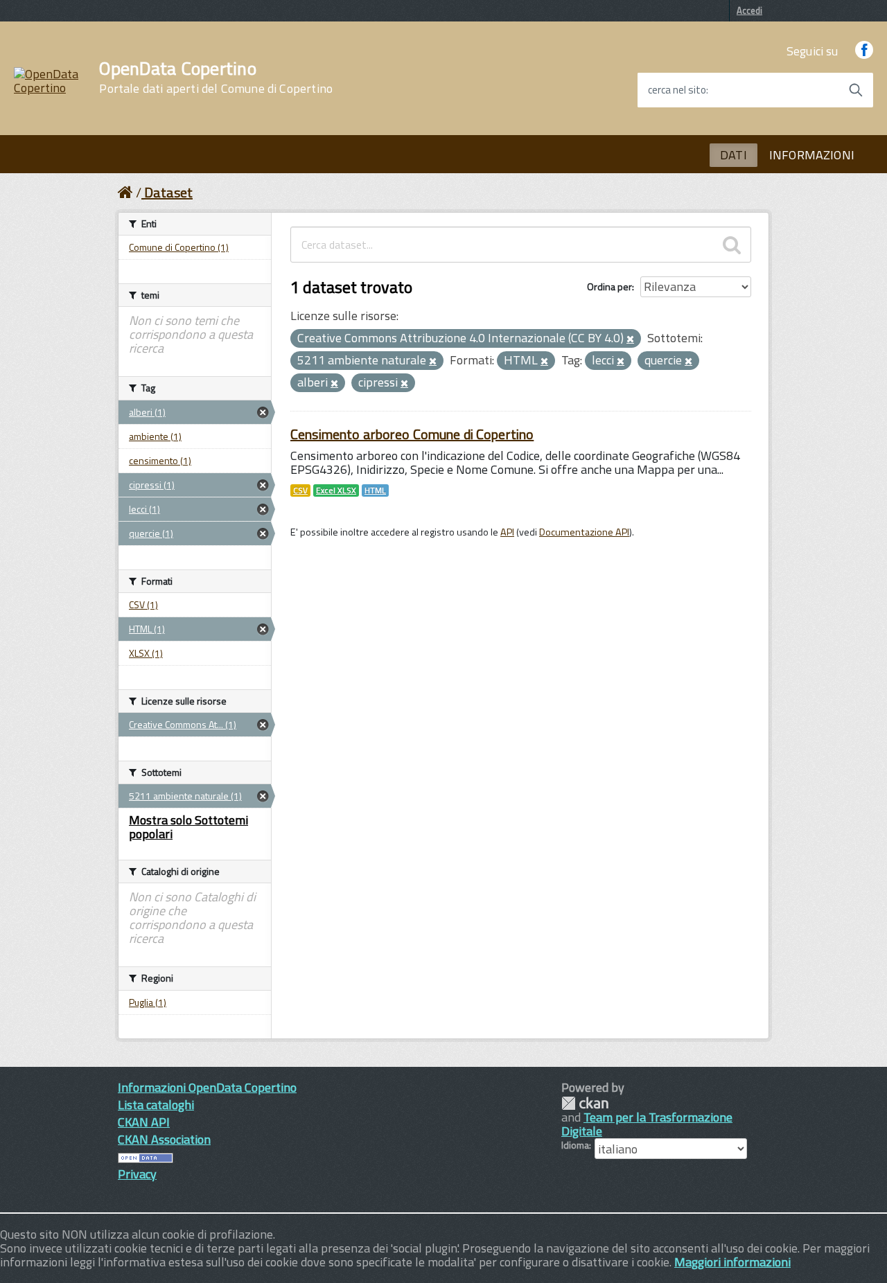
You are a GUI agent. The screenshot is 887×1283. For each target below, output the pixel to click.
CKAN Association (164, 1139)
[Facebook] (864, 51)
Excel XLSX (336, 490)
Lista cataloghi (156, 1104)
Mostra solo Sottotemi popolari (188, 827)
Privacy (137, 1174)
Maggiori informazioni (732, 1262)
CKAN (584, 1103)
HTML (375, 490)
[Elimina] (630, 339)
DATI (733, 154)
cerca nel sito (677, 90)
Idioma (575, 1145)
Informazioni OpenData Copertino (207, 1087)
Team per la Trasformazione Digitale (646, 1124)
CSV (300, 490)
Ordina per (609, 286)
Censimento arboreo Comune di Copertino (412, 434)
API (507, 532)
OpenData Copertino (216, 78)
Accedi (749, 10)
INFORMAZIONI (811, 154)
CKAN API (144, 1122)
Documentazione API (584, 532)
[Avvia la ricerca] (855, 90)
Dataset (168, 192)
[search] (732, 244)
